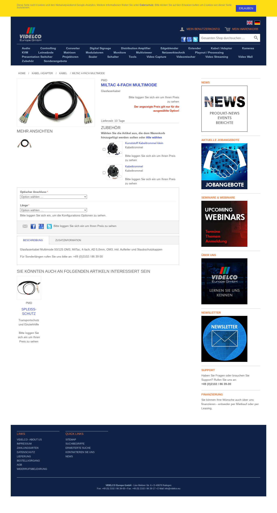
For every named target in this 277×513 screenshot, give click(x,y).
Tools (132, 56)
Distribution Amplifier (135, 48)
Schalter (113, 56)
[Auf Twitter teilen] (49, 226)
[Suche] (256, 38)
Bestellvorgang (28, 460)
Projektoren (70, 56)
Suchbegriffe (75, 443)
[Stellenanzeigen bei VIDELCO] (230, 166)
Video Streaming (216, 56)
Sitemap (70, 439)
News (69, 456)
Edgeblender (169, 48)
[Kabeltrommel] (114, 172)
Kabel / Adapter (221, 48)
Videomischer (185, 56)
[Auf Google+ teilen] (41, 226)
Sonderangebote (55, 61)
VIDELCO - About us (29, 439)
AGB (19, 464)
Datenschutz (147, 5)
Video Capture (156, 56)
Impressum (24, 443)
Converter (73, 48)
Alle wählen (154, 137)
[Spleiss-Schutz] (29, 288)
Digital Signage (100, 48)
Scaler (93, 56)
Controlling (48, 48)
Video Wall (245, 56)
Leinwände (46, 52)
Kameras (248, 48)
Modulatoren (94, 52)
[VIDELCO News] (230, 109)
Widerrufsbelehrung (32, 469)
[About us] (230, 281)
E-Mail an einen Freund (25, 226)
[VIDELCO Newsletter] (230, 339)
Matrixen (70, 52)
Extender (194, 48)
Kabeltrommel (134, 166)
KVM (25, 52)
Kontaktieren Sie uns (79, 452)
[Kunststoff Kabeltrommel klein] (114, 149)
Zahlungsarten (28, 448)
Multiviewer (144, 52)
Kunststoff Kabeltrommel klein (144, 143)
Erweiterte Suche (78, 448)
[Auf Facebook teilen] (33, 226)
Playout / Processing (209, 52)
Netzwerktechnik (173, 52)
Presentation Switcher (37, 56)
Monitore (120, 52)
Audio (26, 48)
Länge (24, 205)
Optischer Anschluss (33, 191)
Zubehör (28, 61)
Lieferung (24, 456)
